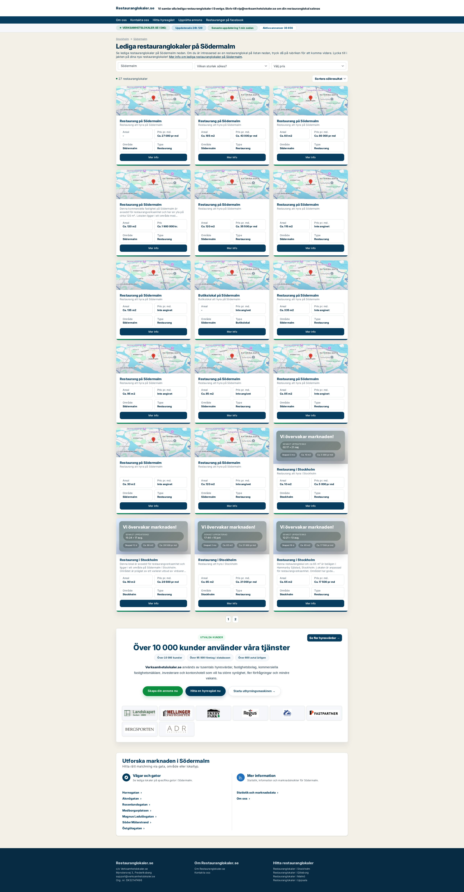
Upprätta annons (190, 20)
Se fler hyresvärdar (324, 638)
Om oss (121, 20)
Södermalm (140, 39)
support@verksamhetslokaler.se (135, 876)
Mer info (153, 157)
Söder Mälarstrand (135, 822)
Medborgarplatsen (135, 810)
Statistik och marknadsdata (256, 792)
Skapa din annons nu (163, 690)
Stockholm (122, 39)
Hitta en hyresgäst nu (205, 690)
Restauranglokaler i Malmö (289, 876)
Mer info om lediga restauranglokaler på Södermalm (205, 57)
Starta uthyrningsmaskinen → (254, 691)
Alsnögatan (130, 798)
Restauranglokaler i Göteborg (291, 872)
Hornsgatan (130, 792)
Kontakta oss (139, 20)
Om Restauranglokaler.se (209, 868)
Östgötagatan (132, 828)
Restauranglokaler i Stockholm (291, 868)
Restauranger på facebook (225, 20)
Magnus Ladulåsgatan (138, 816)
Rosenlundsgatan (135, 804)
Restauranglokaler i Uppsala (290, 880)
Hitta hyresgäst (164, 20)
